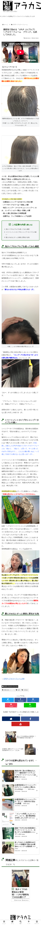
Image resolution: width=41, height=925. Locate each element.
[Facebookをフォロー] (30, 719)
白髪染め (25, 690)
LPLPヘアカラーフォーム (11, 686)
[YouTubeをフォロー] (20, 724)
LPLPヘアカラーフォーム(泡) (14, 679)
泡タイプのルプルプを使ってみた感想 (17, 229)
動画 (19, 690)
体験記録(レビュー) (9, 690)
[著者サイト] (11, 719)
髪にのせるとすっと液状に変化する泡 (17, 237)
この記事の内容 (19, 225)
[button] (37, 462)
